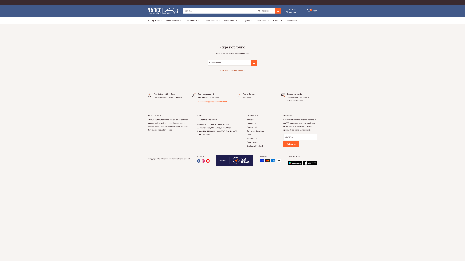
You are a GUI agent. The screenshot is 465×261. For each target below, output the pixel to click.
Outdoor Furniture (210, 20)
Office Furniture (230, 20)
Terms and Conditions (255, 131)
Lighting (247, 20)
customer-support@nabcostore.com (212, 102)
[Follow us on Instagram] (203, 161)
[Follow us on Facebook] (198, 161)
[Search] (278, 11)
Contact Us (277, 20)
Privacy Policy (252, 127)
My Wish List (252, 138)
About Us (250, 120)
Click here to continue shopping (232, 70)
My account (291, 12)
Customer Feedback (255, 146)
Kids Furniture (191, 20)
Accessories (261, 20)
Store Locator (292, 20)
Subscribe (291, 144)
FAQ (249, 135)
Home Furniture (172, 20)
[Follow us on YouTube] (208, 161)
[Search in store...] (254, 63)
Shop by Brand (153, 20)
